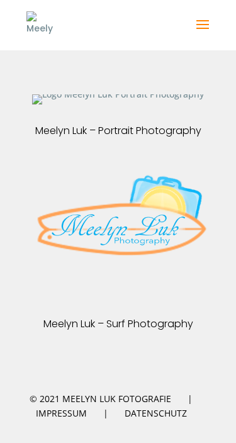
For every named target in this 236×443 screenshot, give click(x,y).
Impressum (61, 413)
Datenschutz (156, 413)
